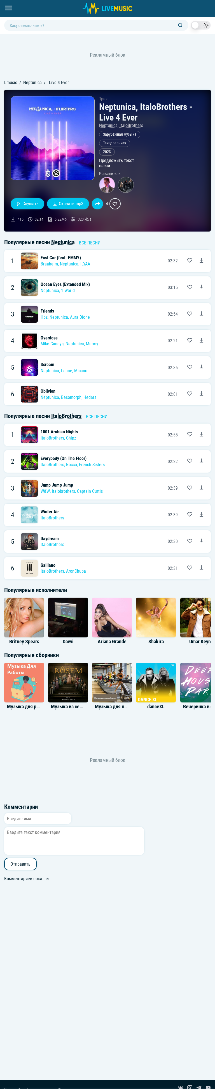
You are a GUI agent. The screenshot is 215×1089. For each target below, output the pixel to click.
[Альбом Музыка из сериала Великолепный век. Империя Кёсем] (68, 682)
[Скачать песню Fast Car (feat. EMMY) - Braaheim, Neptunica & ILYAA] (201, 261)
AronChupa (76, 571)
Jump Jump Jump (57, 485)
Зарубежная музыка (119, 134)
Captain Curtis (90, 491)
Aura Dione (80, 317)
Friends (47, 311)
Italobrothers (63, 491)
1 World (68, 290)
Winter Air (50, 511)
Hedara (90, 397)
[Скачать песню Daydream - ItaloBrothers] (201, 541)
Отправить (20, 864)
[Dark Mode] (201, 25)
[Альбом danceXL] (156, 682)
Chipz (71, 438)
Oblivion (48, 391)
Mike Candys (52, 343)
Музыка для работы (28, 706)
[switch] (201, 25)
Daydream (50, 538)
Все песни (90, 243)
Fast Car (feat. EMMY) (61, 257)
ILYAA (85, 264)
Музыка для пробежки (119, 706)
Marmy (92, 343)
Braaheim (49, 264)
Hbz (44, 317)
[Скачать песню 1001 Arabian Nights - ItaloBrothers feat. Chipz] (201, 435)
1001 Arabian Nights (59, 431)
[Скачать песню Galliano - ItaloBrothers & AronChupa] (201, 568)
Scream (47, 364)
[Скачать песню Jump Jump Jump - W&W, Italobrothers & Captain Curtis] (201, 488)
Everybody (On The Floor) (64, 458)
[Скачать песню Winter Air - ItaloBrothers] (201, 515)
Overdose (49, 338)
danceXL (156, 706)
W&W (45, 491)
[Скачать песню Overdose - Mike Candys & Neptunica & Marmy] (201, 341)
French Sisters (92, 464)
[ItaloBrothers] (126, 185)
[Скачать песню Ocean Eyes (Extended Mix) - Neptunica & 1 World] (201, 287)
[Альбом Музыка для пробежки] (112, 682)
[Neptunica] (107, 185)
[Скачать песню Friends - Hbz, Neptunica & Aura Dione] (201, 314)
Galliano (48, 565)
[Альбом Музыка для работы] (24, 682)
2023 (107, 151)
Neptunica (32, 82)
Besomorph (71, 397)
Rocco (71, 464)
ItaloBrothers (131, 125)
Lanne (66, 370)
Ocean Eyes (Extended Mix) (65, 284)
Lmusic (10, 82)
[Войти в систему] (213, 2)
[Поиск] (180, 25)
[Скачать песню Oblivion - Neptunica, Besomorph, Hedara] (201, 394)
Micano (80, 370)
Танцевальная (114, 143)
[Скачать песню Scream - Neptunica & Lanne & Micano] (201, 367)
